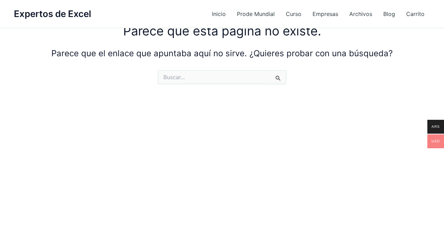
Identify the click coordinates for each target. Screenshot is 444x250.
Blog (389, 13)
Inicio (219, 13)
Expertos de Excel (52, 13)
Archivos (360, 13)
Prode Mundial (256, 13)
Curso (293, 13)
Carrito (415, 13)
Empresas (325, 13)
